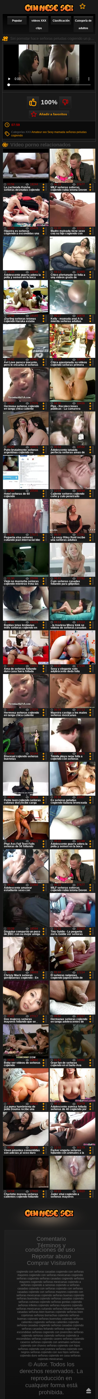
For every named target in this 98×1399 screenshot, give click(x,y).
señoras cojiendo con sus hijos (49, 1352)
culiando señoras (52, 1308)
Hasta (88, 1390)
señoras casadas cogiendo (33, 1325)
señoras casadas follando (38, 1328)
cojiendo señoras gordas (55, 1302)
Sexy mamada (56, 132)
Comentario (51, 1239)
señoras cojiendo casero (46, 1338)
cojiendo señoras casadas (56, 1298)
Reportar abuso (51, 1256)
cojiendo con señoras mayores (47, 1292)
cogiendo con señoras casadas (36, 1271)
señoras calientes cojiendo (62, 1322)
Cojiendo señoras (49, 8)
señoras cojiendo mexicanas (59, 1357)
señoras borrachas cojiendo (51, 1315)
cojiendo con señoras (42, 1288)
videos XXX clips (38, 24)
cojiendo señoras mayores (54, 1305)
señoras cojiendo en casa (54, 1355)
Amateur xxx (39, 132)
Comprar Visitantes (51, 1263)
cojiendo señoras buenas (57, 1295)
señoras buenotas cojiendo (55, 1318)
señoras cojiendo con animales (50, 1342)
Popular (17, 20)
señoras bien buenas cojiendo (47, 1312)
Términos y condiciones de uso (50, 1247)
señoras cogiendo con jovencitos (52, 1332)
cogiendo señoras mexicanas (49, 1282)
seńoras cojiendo (43, 1335)
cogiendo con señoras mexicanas (50, 1275)
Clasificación (61, 20)
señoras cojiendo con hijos (63, 1345)
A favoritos (82, 6)
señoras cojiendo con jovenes (36, 1349)
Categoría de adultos (83, 24)
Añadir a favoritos (53, 114)
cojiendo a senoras (43, 1285)
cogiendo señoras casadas (44, 1278)
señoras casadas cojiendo (67, 1325)
